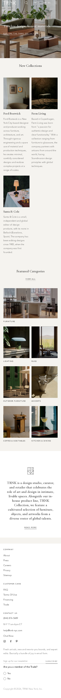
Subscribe (52, 661)
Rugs (34, 361)
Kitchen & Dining (41, 441)
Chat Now (8, 636)
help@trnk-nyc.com (12, 630)
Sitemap (7, 575)
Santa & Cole (11, 211)
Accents (36, 401)
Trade (36, 2)
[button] (26, 2)
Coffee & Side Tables (14, 441)
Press (6, 560)
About (6, 556)
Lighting (8, 361)
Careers (7, 565)
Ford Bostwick (12, 113)
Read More (30, 527)
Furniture (9, 321)
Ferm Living (39, 113)
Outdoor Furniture (14, 401)
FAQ (5, 590)
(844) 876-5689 (10, 618)
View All (31, 279)
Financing (8, 600)
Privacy (6, 570)
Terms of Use (10, 595)
